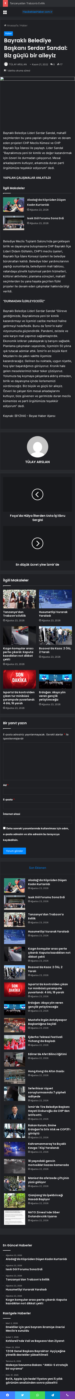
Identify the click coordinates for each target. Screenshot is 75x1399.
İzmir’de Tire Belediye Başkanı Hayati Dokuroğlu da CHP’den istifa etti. (49, 1111)
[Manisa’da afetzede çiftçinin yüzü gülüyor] (14, 1183)
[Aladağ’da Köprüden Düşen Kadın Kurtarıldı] (13, 204)
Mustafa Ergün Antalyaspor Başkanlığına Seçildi (47, 1022)
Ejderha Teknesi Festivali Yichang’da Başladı (45, 1039)
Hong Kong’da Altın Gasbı (46, 1071)
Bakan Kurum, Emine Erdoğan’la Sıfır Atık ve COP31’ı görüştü (49, 1129)
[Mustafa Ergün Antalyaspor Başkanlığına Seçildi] (14, 1025)
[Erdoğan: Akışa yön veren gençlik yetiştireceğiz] (55, 679)
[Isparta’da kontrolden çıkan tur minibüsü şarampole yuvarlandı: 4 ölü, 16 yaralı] (19, 679)
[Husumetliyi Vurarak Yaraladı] (55, 599)
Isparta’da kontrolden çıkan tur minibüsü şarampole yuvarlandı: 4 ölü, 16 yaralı (19, 697)
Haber (24, 25)
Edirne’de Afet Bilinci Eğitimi (47, 1054)
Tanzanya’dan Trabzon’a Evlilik (27, 3)
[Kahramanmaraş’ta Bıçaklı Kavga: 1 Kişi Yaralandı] (14, 1149)
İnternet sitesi (11, 813)
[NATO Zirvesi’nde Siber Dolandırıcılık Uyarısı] (14, 1217)
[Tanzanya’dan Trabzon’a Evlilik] (19, 599)
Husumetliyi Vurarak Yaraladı (53, 614)
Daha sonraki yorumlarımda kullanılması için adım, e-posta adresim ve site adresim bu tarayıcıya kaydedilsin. (36, 834)
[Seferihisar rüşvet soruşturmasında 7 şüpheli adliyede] (14, 1093)
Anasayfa (12, 25)
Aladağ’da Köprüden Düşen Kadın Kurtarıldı (47, 882)
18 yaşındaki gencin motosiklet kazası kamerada (48, 1163)
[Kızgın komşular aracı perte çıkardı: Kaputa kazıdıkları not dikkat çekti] (19, 635)
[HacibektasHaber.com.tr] (37, 12)
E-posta (9, 799)
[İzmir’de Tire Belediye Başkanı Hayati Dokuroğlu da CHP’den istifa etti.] (14, 1112)
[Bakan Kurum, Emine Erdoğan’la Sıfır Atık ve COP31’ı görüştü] (14, 1130)
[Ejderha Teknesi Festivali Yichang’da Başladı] (14, 1042)
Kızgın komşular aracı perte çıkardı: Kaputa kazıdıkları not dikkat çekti (18, 653)
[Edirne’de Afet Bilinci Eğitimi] (14, 1059)
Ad (5, 785)
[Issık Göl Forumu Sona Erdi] (13, 223)
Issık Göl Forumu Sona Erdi (45, 218)
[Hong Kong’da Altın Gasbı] (14, 1076)
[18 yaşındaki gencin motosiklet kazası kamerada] (14, 1166)
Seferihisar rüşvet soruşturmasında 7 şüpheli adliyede (47, 1092)
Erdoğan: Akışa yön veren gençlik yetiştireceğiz (52, 696)
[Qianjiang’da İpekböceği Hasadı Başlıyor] (14, 1200)
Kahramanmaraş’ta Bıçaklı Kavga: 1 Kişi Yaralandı (47, 1146)
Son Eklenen (37, 868)
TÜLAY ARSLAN (18, 64)
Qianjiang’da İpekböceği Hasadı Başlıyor (45, 1197)
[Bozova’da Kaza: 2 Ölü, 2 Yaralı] (55, 635)
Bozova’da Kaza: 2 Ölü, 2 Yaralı (55, 650)
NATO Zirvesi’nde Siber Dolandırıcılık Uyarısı (44, 1214)
